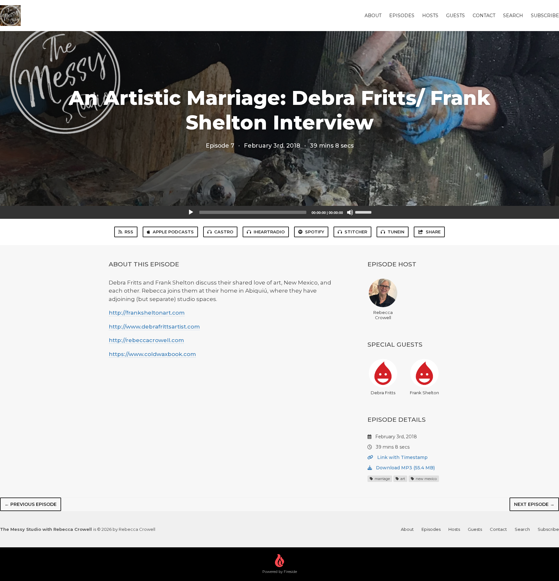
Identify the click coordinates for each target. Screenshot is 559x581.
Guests (455, 15)
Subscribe (545, 15)
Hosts (430, 15)
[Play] (191, 212)
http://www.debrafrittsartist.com (154, 326)
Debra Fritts (383, 392)
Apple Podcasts (173, 231)
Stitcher (356, 231)
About (373, 15)
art (402, 478)
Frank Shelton (424, 392)
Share (433, 231)
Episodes (401, 15)
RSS (129, 231)
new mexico (426, 478)
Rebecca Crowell (383, 315)
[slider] (364, 212)
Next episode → (534, 504)
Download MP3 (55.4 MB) (405, 468)
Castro (223, 231)
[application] (279, 212)
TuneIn (396, 231)
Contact (484, 15)
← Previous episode (31, 504)
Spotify (314, 231)
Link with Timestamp (402, 457)
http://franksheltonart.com (147, 312)
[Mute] (350, 212)
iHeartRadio (269, 231)
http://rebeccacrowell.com (146, 340)
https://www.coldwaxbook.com (152, 354)
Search (513, 15)
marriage (382, 478)
